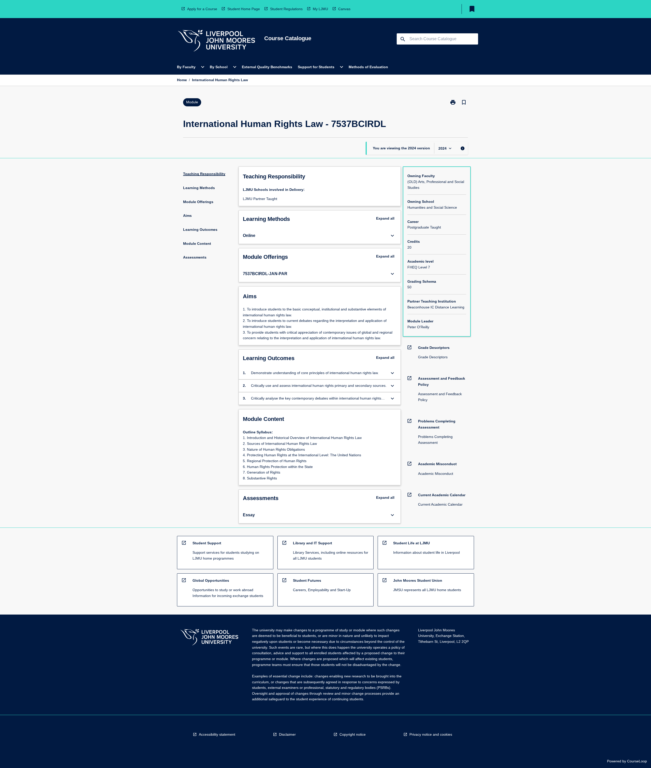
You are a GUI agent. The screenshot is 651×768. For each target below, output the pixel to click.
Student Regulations (286, 9)
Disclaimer (287, 734)
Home (182, 80)
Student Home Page (243, 9)
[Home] (216, 41)
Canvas (344, 9)
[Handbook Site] (209, 637)
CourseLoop (637, 761)
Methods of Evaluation (368, 67)
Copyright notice (352, 734)
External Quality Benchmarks (267, 67)
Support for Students (316, 67)
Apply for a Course (202, 9)
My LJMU (320, 9)
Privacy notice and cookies (430, 734)
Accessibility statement (217, 734)
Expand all (385, 218)
